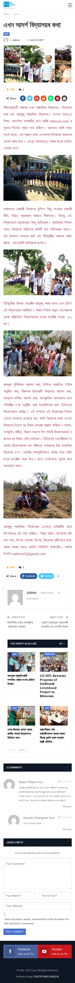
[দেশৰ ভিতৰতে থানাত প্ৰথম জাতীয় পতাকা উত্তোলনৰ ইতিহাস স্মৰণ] (21, 716)
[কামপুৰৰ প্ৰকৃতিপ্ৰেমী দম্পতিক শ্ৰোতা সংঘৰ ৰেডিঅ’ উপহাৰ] (21, 662)
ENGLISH (50, 654)
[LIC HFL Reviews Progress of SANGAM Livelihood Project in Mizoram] (54, 662)
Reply (68, 806)
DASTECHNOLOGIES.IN (46, 976)
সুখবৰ (6, 34)
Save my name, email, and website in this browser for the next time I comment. (36, 921)
